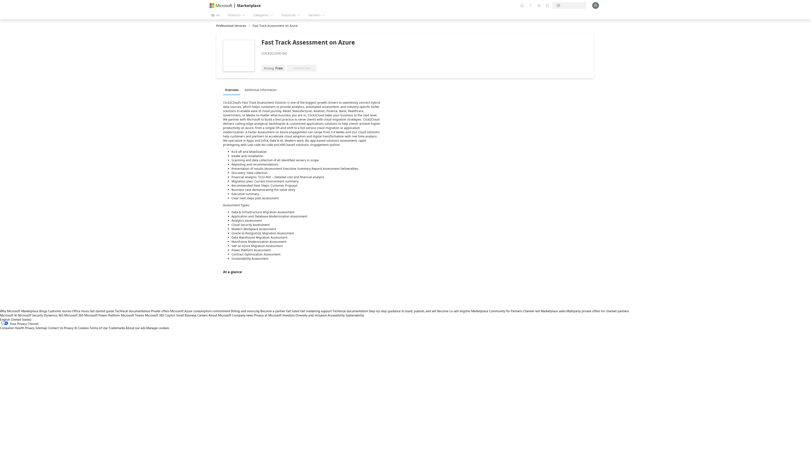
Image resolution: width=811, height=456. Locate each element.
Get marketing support (316, 311)
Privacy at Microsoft (268, 315)
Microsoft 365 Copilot (160, 315)
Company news (242, 315)
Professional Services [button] (231, 26)
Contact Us (55, 328)
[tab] (233, 89)
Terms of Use (99, 328)
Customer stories (59, 311)
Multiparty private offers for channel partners (597, 311)
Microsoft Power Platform (102, 315)
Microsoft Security (30, 315)
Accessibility (336, 315)
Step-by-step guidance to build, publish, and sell (402, 311)
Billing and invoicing (245, 311)
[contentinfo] (249, 25)
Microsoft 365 (73, 315)
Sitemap (41, 328)
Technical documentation (132, 311)
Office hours (80, 311)
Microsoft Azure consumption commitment (200, 311)
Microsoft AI (8, 315)
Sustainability (355, 315)
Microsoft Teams (132, 315)
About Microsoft (219, 315)
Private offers (160, 311)
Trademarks (117, 328)
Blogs (43, 311)
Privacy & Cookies (76, 328)
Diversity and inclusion (311, 315)
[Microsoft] (221, 5)
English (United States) (15, 319)
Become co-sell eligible (453, 311)
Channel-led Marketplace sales (544, 311)
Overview (232, 90)
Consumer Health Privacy (17, 328)
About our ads (136, 328)
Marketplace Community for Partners (496, 311)
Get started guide (102, 311)
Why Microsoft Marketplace (19, 311)
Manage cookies (157, 328)
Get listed (292, 311)
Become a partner (272, 311)
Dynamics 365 (53, 315)
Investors (288, 315)
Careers (202, 315)
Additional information (261, 90)
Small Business (186, 315)
